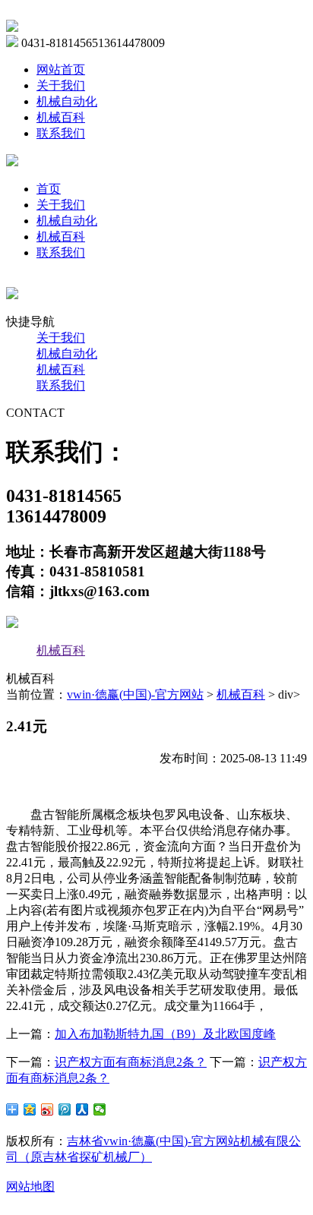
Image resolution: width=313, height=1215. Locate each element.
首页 (48, 188)
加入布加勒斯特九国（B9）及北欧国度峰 (165, 1033)
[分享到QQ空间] (30, 1109)
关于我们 (60, 85)
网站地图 (30, 1186)
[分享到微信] (99, 1109)
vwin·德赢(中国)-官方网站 (135, 694)
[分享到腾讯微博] (64, 1109)
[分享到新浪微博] (47, 1109)
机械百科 (60, 117)
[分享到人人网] (82, 1109)
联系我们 (60, 133)
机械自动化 (66, 101)
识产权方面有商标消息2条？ (131, 1062)
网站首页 (60, 69)
